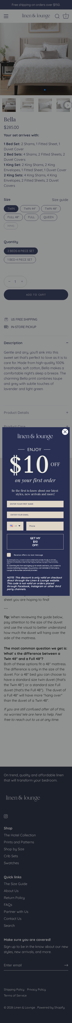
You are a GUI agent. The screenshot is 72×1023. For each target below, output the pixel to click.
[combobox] (15, 526)
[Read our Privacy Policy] (61, 561)
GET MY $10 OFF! (35, 541)
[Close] (65, 431)
